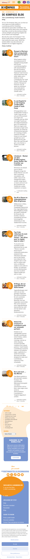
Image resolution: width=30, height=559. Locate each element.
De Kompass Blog (10, 12)
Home (3, 12)
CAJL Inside (8, 413)
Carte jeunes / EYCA (10, 414)
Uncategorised (9, 427)
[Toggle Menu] (13, 2)
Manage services (14, 539)
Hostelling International (11, 419)
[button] (27, 526)
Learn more (15, 457)
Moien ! (7, 422)
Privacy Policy (19, 557)
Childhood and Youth (10, 416)
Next (23, 406)
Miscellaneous (8, 421)
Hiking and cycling (9, 418)
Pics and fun (8, 424)
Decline (15, 548)
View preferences (15, 553)
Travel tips (7, 426)
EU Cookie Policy (11, 557)
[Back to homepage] (6, 2)
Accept (15, 544)
